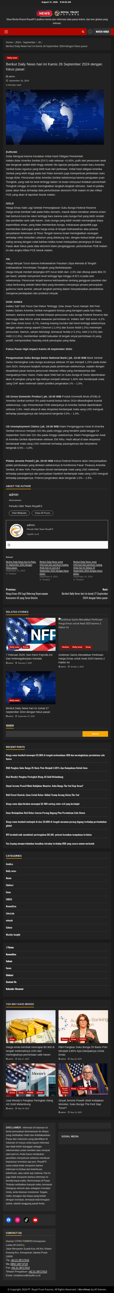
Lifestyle (10, 913)
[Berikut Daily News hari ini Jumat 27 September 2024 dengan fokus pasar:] (31, 687)
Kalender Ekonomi (14, 989)
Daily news (12, 58)
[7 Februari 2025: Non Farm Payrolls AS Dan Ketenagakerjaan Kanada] (31, 634)
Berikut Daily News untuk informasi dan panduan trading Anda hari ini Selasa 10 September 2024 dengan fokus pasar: (87, 568)
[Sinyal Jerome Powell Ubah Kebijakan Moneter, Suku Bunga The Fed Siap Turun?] (83, 1080)
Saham (9, 927)
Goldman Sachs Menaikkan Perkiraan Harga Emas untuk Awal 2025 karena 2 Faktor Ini (81, 658)
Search (10, 725)
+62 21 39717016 (20, 1260)
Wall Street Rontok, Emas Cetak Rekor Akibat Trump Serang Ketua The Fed (42, 795)
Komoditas (11, 906)
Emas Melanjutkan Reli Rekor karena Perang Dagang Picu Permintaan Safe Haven (45, 813)
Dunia (25, 647)
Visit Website (19, 513)
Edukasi (9, 885)
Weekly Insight (13, 934)
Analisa (65, 647)
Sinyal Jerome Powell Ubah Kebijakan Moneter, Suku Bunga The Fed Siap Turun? (44, 786)
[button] (6, 32)
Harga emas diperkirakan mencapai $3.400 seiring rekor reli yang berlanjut (43, 804)
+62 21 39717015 (20, 1267)
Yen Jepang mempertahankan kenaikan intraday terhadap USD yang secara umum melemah (50, 843)
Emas (88, 647)
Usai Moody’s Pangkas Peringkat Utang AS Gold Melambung (34, 777)
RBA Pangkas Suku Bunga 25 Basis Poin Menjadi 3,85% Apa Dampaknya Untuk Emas (47, 768)
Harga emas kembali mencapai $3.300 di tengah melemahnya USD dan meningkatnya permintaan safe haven (30, 1051)
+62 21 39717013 (37, 1271)
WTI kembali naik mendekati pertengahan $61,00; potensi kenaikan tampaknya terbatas (49, 834)
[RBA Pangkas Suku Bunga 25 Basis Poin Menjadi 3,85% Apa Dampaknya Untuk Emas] (83, 1026)
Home (11, 947)
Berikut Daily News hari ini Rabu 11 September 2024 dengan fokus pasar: (21, 565)
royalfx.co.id (33, 534)
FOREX (9, 899)
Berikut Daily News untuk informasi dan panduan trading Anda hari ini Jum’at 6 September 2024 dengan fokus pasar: (54, 568)
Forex (8, 968)
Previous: (27, 593)
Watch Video (102, 31)
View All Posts (42, 513)
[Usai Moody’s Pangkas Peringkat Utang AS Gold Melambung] (31, 1080)
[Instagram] (9, 544)
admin (12, 76)
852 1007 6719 (20, 1264)
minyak (9, 920)
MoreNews (84, 1289)
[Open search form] (83, 32)
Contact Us (11, 982)
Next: (85, 593)
